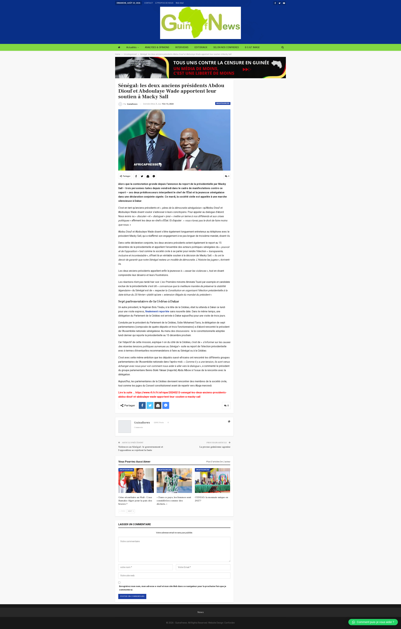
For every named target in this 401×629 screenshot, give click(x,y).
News (201, 612)
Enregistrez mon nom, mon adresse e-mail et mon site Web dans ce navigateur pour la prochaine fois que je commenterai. (172, 588)
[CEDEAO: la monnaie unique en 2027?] (212, 480)
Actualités (131, 47)
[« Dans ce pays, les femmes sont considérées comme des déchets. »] (174, 480)
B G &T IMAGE (252, 47)
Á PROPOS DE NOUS (164, 3)
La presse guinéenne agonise (214, 446)
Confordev (229, 622)
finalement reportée (157, 311)
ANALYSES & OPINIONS (157, 47)
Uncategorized (222, 103)
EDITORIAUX (201, 47)
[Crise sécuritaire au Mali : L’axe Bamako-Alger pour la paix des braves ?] (136, 480)
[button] (373, 622)
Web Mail (180, 3)
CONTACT (148, 3)
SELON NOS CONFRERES (226, 47)
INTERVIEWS (181, 47)
